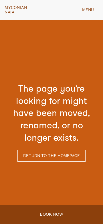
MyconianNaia (16, 10)
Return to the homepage (51, 155)
